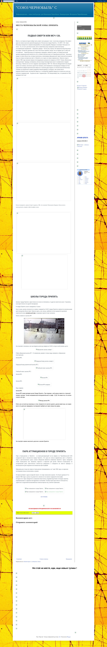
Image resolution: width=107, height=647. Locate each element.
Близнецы (80, 179)
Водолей (86, 182)
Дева (80, 183)
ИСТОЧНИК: (44, 497)
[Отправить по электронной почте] (32, 513)
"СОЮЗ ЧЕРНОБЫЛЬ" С (36, 7)
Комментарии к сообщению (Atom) (32, 561)
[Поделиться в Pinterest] (38, 513)
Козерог (86, 180)
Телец (80, 178)
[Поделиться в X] (35, 513)
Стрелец (86, 179)
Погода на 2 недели (81, 89)
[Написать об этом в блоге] (34, 513)
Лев (79, 182)
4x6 (59, 637)
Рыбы (86, 183)
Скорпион (87, 178)
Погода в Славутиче (81, 85)
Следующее (19, 559)
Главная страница (44, 559)
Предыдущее (69, 559)
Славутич (79, 26)
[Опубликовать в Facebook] (37, 513)
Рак (79, 180)
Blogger (68, 637)
